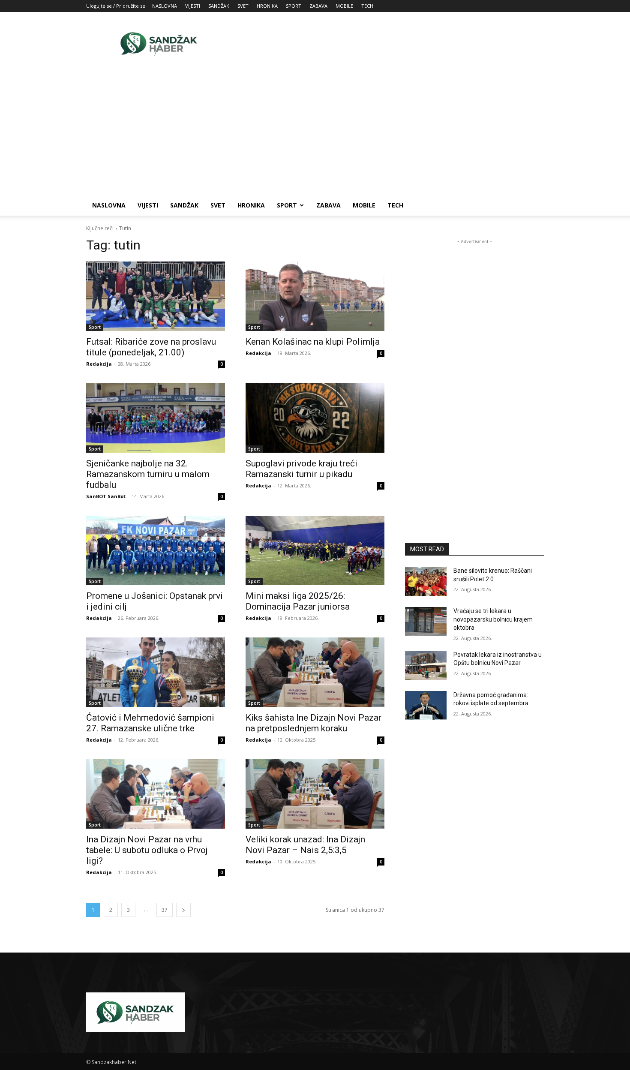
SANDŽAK (218, 6)
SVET (243, 6)
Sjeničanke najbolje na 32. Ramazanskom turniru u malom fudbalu (148, 474)
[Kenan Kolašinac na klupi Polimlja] (315, 296)
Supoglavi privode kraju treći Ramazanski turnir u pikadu (301, 468)
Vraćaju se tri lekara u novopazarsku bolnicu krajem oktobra (493, 619)
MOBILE (344, 6)
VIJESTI (192, 6)
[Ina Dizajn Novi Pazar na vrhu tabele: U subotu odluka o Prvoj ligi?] (155, 794)
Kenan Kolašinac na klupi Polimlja (313, 342)
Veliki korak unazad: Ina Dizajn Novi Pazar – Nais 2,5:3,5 (305, 844)
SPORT (293, 6)
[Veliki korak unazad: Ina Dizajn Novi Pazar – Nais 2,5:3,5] (315, 794)
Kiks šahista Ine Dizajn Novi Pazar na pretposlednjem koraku (313, 722)
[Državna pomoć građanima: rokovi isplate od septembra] (426, 705)
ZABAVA (318, 6)
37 (165, 910)
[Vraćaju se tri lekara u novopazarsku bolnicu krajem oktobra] (426, 621)
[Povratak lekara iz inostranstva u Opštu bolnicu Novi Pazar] (426, 665)
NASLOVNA (164, 6)
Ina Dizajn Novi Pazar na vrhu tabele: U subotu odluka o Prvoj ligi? (147, 850)
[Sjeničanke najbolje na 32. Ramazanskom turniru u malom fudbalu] (155, 418)
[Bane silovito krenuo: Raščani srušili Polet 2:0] (426, 581)
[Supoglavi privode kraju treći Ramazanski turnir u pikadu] (315, 418)
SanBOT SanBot (106, 496)
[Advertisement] (388, 43)
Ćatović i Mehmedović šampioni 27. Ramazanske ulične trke (150, 722)
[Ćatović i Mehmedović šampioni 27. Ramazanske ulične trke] (155, 672)
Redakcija (99, 364)
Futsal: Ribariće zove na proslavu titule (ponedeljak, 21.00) (151, 347)
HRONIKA (267, 6)
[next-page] (183, 910)
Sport (95, 327)
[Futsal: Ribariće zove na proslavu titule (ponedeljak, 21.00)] (155, 296)
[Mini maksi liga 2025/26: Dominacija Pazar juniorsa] (315, 550)
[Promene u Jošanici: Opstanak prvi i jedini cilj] (155, 550)
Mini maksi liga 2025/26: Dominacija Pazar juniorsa (298, 601)
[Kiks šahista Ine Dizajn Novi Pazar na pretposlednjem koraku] (315, 672)
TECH (367, 6)
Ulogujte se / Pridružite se (115, 6)
